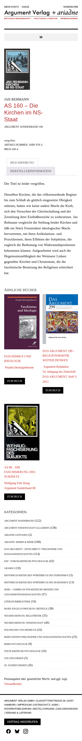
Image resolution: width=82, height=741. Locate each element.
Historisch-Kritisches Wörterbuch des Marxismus (36, 582)
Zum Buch (14, 380)
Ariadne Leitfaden (16, 535)
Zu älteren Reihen (15, 665)
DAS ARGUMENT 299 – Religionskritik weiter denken (59, 355)
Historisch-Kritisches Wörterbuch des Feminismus (36, 575)
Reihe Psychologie (16, 644)
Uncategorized (13, 658)
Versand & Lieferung (18, 712)
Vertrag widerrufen (22, 722)
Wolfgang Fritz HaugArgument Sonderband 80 (19, 485)
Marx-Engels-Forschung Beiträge (26, 608)
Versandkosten (13, 683)
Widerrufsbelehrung (17, 708)
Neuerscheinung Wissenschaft (23, 623)
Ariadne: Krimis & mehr (19, 542)
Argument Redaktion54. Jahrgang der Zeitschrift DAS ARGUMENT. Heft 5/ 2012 (60, 374)
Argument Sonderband (19, 521)
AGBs (55, 704)
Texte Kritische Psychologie (22, 651)
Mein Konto (11, 6)
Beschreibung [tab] (22, 162)
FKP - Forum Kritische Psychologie (26, 561)
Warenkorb (70, 6)
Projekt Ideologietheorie (19, 367)
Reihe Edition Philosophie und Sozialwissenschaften (37, 637)
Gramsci (9, 568)
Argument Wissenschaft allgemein (26, 528)
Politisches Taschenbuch (20, 630)
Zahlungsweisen (67, 708)
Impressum (24, 704)
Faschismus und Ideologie (17, 359)
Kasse (25, 6)
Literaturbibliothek (17, 601)
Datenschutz (41, 704)
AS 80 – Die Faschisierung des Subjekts (19, 472)
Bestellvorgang (43, 708)
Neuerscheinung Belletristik (23, 615)
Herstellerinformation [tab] (30, 171)
